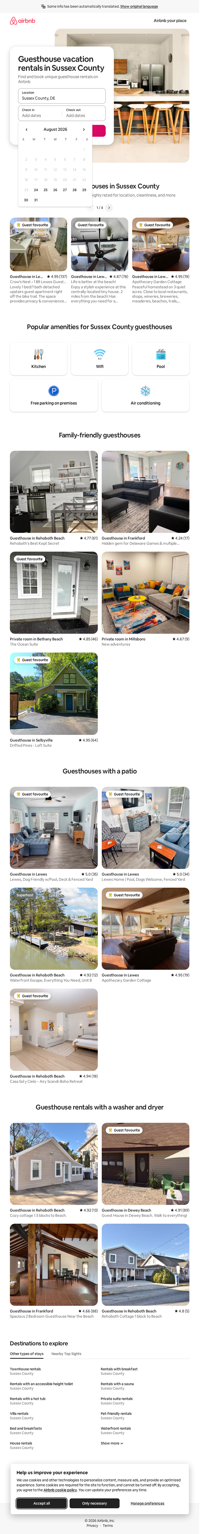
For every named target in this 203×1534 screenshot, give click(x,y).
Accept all (41, 1503)
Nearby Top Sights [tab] (66, 1354)
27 (65, 190)
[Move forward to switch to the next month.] (83, 129)
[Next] (109, 208)
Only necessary (94, 1503)
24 (36, 190)
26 (55, 190)
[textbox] (40, 115)
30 (26, 200)
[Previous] (91, 208)
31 (36, 200)
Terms (108, 1525)
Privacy (92, 1525)
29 (84, 190)
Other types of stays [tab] (27, 1354)
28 (74, 190)
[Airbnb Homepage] (22, 20)
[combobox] (62, 98)
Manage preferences (147, 1503)
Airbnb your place (170, 20)
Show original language (139, 6)
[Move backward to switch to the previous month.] (26, 129)
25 (46, 190)
